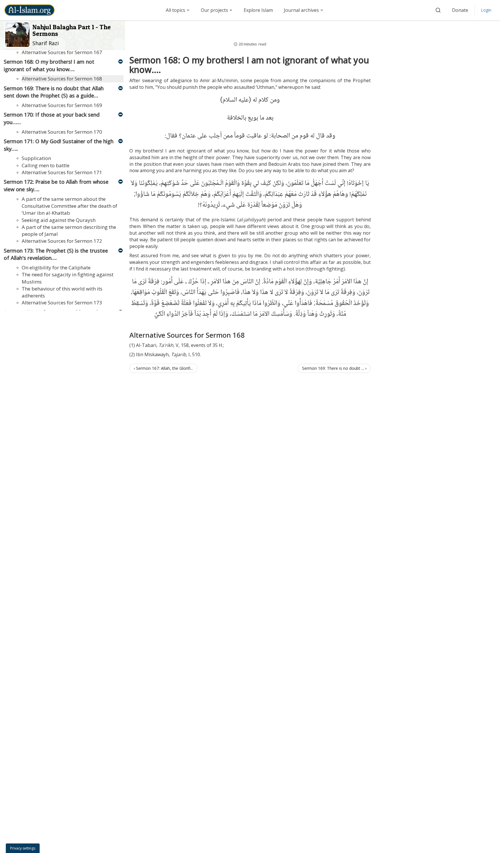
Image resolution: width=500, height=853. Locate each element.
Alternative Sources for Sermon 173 (62, 302)
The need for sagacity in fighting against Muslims (67, 278)
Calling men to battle (45, 165)
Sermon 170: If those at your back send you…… (52, 118)
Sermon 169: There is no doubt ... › (334, 368)
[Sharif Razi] (18, 34)
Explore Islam (258, 10)
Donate (460, 10)
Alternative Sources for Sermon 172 (62, 241)
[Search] (438, 10)
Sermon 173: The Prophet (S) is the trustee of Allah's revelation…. (56, 254)
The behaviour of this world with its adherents (62, 292)
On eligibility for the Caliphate (56, 267)
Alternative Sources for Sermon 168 (62, 78)
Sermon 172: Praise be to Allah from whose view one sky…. (56, 185)
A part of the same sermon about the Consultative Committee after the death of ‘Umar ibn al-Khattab (69, 206)
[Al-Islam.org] (31, 10)
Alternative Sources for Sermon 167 (62, 52)
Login (486, 10)
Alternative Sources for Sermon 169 (62, 105)
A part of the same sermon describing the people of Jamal (69, 230)
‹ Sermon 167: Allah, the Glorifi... (163, 368)
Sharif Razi (45, 43)
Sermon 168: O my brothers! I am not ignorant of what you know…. (49, 65)
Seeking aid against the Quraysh (58, 220)
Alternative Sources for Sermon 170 (62, 131)
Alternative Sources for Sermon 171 (62, 172)
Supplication (36, 158)
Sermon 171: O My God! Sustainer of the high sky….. (58, 145)
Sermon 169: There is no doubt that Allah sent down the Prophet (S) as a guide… (54, 92)
